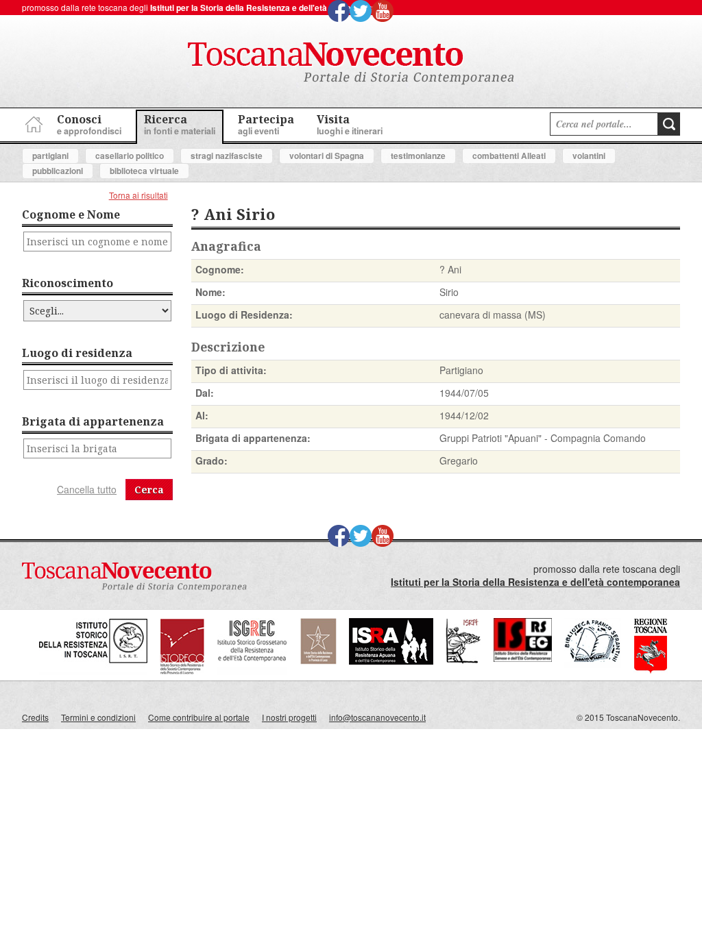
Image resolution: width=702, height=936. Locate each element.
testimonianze (418, 155)
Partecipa (266, 124)
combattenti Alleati (509, 155)
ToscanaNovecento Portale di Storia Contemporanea (351, 63)
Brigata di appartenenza (93, 421)
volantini (588, 155)
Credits (35, 717)
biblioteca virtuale (144, 170)
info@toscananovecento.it (377, 717)
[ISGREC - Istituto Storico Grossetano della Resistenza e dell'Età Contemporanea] (252, 671)
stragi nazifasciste (227, 155)
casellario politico (129, 155)
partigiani (50, 155)
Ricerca (179, 124)
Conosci (89, 124)
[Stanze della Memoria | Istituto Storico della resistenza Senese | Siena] (523, 658)
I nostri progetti (289, 717)
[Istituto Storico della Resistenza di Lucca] (318, 661)
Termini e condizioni (98, 717)
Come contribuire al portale (199, 717)
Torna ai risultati (138, 195)
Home (32, 122)
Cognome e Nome (71, 214)
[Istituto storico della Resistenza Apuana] (391, 661)
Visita (350, 124)
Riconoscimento (67, 283)
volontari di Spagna (326, 155)
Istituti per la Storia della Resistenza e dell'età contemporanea (270, 7)
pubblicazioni (57, 170)
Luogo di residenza (77, 352)
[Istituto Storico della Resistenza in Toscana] (93, 671)
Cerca (149, 489)
